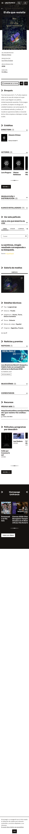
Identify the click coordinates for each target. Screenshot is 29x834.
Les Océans (18, 441)
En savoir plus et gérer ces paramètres (12, 827)
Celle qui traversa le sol (5, 453)
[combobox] (14, 236)
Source (3, 253)
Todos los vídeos (8, 535)
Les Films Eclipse (7, 60)
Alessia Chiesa (6, 55)
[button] (21, 278)
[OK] (14, 831)
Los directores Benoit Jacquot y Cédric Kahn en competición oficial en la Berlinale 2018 (14, 367)
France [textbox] (5, 236)
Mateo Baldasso (17, 174)
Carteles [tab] (14, 272)
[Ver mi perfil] (25, 3)
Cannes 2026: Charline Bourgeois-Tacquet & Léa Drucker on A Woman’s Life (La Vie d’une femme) (11, 520)
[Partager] (21, 83)
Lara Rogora (6, 173)
